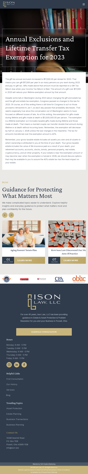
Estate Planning (13, 414)
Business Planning (15, 425)
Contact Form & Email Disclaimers (45, 470)
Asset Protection (14, 408)
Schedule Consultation (44, 332)
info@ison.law (12, 448)
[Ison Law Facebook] (24, 364)
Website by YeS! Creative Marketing (44, 464)
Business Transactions (17, 419)
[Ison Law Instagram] (9, 364)
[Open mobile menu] (84, 4)
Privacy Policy (46, 472)
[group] (23, 242)
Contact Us (11, 432)
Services (10, 390)
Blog (8, 395)
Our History (11, 384)
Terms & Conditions (63, 470)
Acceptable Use (36, 472)
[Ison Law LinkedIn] (16, 364)
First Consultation (14, 379)
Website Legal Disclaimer (26, 470)
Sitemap (54, 472)
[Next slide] (11, 215)
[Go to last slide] (5, 215)
